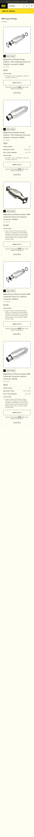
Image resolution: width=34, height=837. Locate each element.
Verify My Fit (17, 82)
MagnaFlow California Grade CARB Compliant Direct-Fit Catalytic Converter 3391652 (16, 296)
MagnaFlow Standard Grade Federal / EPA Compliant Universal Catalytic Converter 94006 (16, 135)
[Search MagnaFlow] (26, 6)
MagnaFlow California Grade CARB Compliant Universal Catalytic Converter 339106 (16, 376)
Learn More (22, 93)
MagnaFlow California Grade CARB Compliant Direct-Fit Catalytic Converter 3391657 (16, 217)
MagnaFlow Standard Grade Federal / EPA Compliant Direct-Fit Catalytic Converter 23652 (16, 62)
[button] (31, 6)
